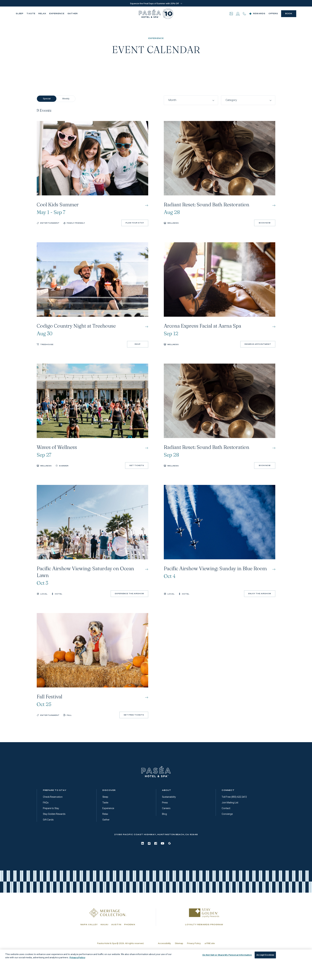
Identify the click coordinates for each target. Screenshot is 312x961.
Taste (30, 14)
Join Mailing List (230, 802)
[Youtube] (162, 843)
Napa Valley (89, 925)
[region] (156, 955)
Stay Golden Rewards (54, 814)
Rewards (259, 14)
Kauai (104, 925)
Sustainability (169, 797)
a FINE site (210, 943)
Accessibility (164, 943)
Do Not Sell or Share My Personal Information (227, 955)
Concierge (227, 814)
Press (165, 802)
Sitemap (179, 943)
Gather (72, 14)
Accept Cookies (265, 955)
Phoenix (129, 925)
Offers (273, 14)
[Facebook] (155, 843)
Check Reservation (53, 797)
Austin (116, 925)
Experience (56, 14)
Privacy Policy (194, 943)
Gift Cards (48, 819)
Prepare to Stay (51, 808)
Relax (42, 14)
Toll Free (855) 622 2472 (234, 797)
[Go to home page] (156, 771)
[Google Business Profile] (169, 843)
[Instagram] (149, 843)
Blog (164, 814)
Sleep (20, 14)
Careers (166, 808)
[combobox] (191, 100)
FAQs (45, 802)
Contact (226, 808)
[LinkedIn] (142, 843)
